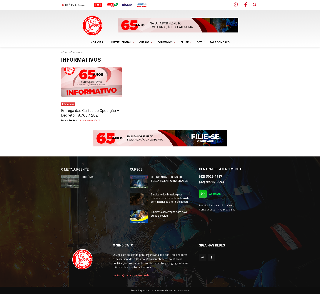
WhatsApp (215, 193)
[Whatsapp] (235, 5)
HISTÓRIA (88, 177)
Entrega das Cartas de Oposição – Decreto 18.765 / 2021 (90, 112)
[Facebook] (245, 5)
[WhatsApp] (203, 194)
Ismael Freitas (69, 120)
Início (64, 52)
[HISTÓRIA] (70, 181)
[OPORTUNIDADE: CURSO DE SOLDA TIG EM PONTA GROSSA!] (139, 181)
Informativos (68, 104)
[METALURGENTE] (82, 259)
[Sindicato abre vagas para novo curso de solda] (139, 216)
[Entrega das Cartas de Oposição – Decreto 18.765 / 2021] (91, 82)
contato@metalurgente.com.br (131, 275)
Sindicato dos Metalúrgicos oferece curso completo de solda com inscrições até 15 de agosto (170, 198)
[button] (254, 4)
